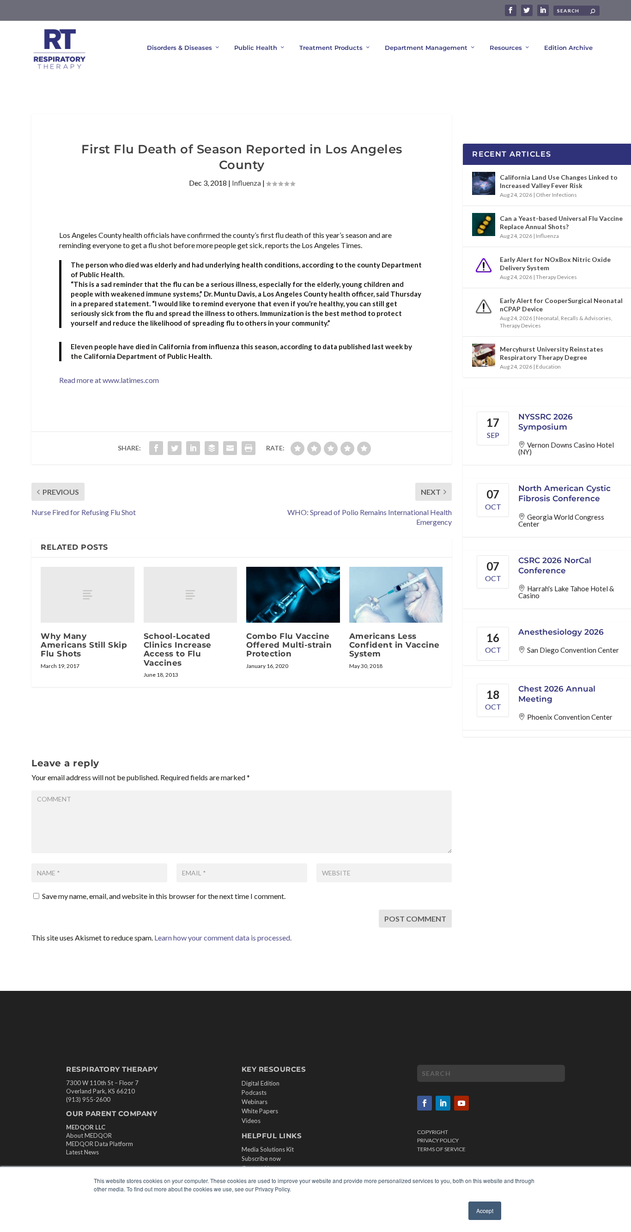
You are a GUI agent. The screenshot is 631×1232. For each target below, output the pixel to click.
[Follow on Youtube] (461, 1103)
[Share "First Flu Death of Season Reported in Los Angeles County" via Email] (230, 448)
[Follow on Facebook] (424, 1103)
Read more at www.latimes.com (109, 380)
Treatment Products (331, 47)
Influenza (246, 182)
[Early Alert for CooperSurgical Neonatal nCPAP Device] (483, 306)
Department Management (426, 47)
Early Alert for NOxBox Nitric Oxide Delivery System (555, 263)
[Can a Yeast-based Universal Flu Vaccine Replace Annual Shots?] (483, 224)
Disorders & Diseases (179, 47)
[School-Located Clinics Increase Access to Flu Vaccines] (190, 595)
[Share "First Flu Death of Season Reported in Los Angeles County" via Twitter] (174, 448)
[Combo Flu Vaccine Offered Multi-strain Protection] (293, 595)
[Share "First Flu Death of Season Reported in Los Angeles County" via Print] (248, 448)
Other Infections (556, 194)
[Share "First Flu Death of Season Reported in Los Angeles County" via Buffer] (211, 448)
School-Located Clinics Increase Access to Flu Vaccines (178, 649)
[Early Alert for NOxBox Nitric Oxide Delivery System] (483, 265)
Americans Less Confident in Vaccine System (394, 644)
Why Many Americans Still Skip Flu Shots (84, 644)
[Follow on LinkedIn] (443, 1103)
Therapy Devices (556, 276)
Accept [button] (484, 1210)
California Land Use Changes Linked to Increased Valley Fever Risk (559, 181)
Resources (506, 47)
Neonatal (547, 318)
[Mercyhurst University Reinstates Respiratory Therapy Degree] (483, 355)
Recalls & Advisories (586, 318)
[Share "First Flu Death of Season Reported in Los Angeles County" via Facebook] (156, 448)
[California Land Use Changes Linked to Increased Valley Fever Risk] (483, 183)
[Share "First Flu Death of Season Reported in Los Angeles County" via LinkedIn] (193, 448)
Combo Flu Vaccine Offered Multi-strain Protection (289, 644)
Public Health (255, 47)
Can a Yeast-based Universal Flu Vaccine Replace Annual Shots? (561, 222)
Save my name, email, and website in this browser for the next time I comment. (163, 896)
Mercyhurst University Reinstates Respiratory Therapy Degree (551, 353)
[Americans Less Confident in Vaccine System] (396, 595)
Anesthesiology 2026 (561, 632)
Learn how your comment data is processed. (222, 937)
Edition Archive (568, 47)
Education (548, 366)
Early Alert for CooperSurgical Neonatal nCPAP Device (561, 305)
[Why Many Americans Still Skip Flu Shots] (87, 595)
